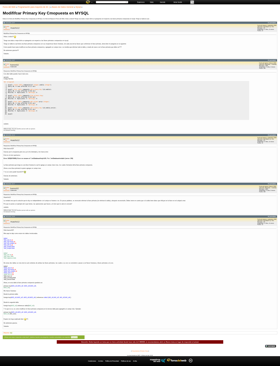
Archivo (100, 361)
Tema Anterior (135, 351)
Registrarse (141, 2)
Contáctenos (92, 361)
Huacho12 (14, 28)
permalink (273, 22)
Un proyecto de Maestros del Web (158, 360)
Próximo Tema (144, 351)
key (11, 332)
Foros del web (89, 2)
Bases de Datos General (62, 7)
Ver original (9, 82)
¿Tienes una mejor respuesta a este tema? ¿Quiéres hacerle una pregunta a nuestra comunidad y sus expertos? (40, 337)
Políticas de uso (126, 361)
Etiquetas (6, 332)
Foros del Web (9, 7)
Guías (152, 2)
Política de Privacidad (112, 361)
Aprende (162, 2)
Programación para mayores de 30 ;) (34, 7)
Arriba (135, 361)
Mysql (78, 7)
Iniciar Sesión (178, 2)
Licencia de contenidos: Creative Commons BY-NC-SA (190, 360)
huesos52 (14, 65)
